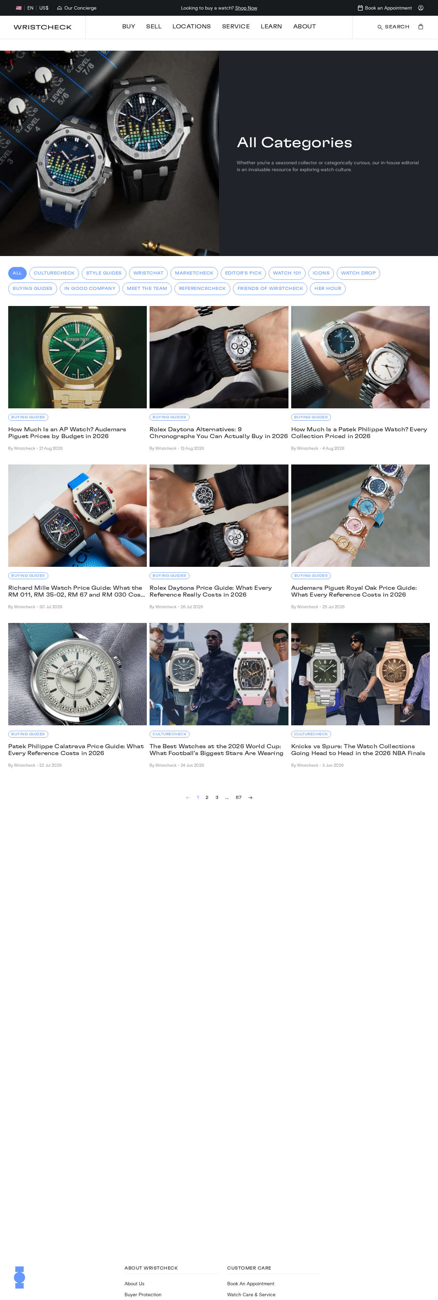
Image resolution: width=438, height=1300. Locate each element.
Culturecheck (54, 273)
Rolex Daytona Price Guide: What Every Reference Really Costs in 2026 (211, 591)
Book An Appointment (250, 1283)
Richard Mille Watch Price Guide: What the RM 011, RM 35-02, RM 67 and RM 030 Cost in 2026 (76, 591)
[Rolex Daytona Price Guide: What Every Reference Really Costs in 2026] (219, 515)
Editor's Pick (243, 273)
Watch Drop (358, 273)
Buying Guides (33, 288)
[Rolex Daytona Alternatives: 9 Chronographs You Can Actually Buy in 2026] (219, 357)
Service (236, 26)
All (17, 273)
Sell (154, 26)
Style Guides (104, 273)
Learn (271, 26)
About (304, 26)
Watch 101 (287, 273)
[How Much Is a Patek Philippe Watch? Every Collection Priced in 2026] (360, 357)
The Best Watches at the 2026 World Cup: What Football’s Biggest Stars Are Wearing (216, 750)
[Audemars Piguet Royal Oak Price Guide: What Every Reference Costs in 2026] (360, 515)
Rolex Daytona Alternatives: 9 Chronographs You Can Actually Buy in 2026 (219, 433)
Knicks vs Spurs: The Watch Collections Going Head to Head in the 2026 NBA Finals (358, 750)
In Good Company (90, 288)
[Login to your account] (420, 7)
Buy (129, 26)
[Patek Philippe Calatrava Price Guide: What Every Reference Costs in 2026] (77, 674)
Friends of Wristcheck (270, 288)
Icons (321, 273)
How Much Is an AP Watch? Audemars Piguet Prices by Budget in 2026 (67, 433)
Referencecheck (202, 288)
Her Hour (327, 288)
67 (239, 797)
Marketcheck (194, 273)
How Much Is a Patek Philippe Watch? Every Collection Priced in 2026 (359, 433)
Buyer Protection (143, 1294)
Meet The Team (147, 288)
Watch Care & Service (251, 1294)
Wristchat (148, 273)
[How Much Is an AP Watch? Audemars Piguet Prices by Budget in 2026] (77, 357)
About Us (134, 1283)
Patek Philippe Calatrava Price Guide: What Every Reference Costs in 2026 (76, 750)
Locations (191, 26)
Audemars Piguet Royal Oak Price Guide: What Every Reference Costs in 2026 (354, 591)
